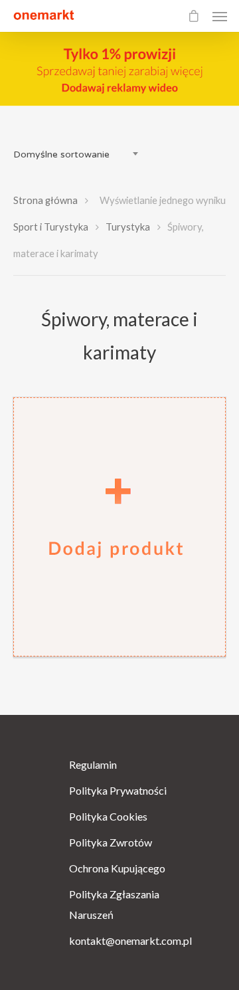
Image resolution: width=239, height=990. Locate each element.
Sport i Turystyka (50, 227)
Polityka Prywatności (118, 790)
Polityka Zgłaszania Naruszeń (114, 904)
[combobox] (79, 154)
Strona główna (45, 200)
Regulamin (93, 764)
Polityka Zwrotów (110, 842)
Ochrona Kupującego (117, 868)
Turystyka (128, 227)
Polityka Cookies (108, 816)
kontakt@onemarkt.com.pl (119, 940)
